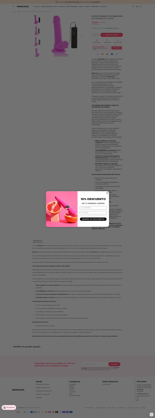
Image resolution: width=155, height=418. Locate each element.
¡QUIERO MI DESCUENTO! (93, 219)
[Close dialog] (107, 193)
